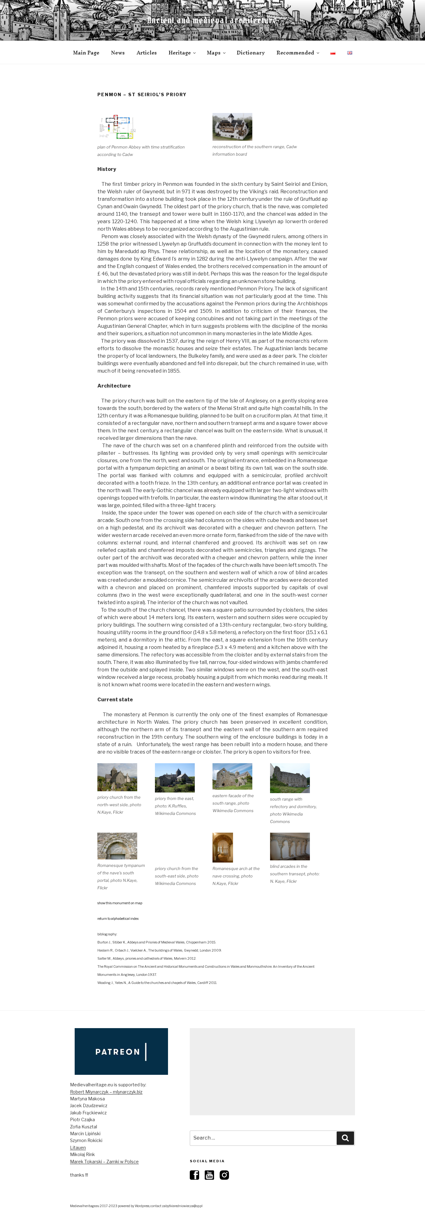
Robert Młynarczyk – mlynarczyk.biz (106, 1091)
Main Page (86, 52)
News (118, 52)
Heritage (180, 52)
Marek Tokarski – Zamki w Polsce (104, 1161)
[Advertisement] (272, 1071)
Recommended (295, 52)
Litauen (78, 1147)
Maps (214, 52)
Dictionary (251, 52)
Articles (147, 52)
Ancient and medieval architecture (212, 20)
